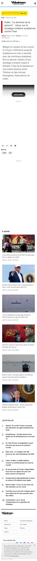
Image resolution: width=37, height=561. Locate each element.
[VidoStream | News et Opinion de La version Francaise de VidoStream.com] (14, 513)
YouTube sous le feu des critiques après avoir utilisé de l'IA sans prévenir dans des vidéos (20, 493)
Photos (22, 528)
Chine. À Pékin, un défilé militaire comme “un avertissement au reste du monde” (19, 463)
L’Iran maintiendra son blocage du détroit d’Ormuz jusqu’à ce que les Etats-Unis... (16, 316)
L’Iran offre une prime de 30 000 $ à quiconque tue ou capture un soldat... (18, 256)
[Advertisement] (18, 121)
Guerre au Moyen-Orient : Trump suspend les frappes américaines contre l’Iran (17, 406)
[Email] (3, 145)
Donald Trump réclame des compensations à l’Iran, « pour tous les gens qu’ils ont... (17, 286)
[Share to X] (11, 145)
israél (4, 153)
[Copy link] (7, 145)
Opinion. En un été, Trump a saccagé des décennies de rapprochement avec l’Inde (20, 428)
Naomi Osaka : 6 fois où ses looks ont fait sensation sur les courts (19, 486)
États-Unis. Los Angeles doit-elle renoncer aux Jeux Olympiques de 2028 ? (20, 454)
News (6, 521)
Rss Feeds (23, 524)
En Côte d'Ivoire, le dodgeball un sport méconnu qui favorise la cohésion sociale (19, 445)
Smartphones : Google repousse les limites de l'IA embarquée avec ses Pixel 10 (20, 436)
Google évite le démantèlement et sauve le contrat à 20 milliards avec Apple (20, 479)
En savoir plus (14, 556)
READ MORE (18, 95)
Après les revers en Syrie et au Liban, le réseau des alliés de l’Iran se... (18, 346)
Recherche (7, 524)
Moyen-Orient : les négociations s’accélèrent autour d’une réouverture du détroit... (17, 376)
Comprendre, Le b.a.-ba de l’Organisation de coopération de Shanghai (18, 502)
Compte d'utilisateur (26, 521)
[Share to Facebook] (15, 145)
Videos (6, 532)
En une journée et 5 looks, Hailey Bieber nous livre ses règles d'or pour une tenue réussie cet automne (20, 471)
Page (5, 528)
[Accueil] (18, 3)
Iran (10, 153)
